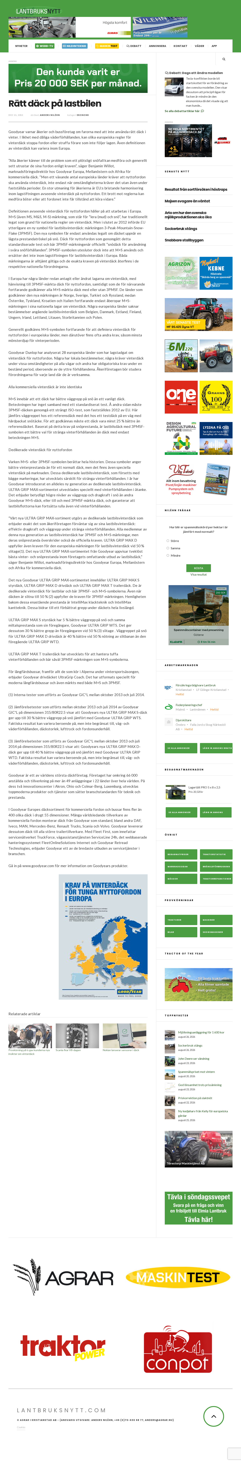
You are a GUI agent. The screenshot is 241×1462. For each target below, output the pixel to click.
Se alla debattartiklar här (182, 111)
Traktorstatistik (214, 854)
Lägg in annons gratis (217, 748)
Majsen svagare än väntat (187, 201)
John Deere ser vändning (193, 1058)
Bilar (171, 932)
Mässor (173, 878)
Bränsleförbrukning (216, 866)
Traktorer (174, 920)
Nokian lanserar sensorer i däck (121, 1050)
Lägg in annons (213, 812)
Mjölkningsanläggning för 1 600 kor (201, 1032)
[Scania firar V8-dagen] (77, 1035)
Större (175, 541)
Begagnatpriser (178, 854)
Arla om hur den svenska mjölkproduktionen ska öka (188, 215)
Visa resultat (199, 574)
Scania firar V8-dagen (68, 1050)
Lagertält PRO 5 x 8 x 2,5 (204, 789)
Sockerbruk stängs (181, 229)
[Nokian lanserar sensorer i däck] (124, 1035)
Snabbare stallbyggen (184, 240)
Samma (175, 548)
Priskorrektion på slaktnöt (195, 1098)
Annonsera (157, 46)
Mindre (175, 555)
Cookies (21, 1427)
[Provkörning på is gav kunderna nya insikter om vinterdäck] (30, 1035)
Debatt (135, 46)
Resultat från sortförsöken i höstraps (196, 190)
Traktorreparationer (217, 878)
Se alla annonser (179, 748)
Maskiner (209, 920)
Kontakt (180, 46)
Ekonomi (83, 115)
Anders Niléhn (50, 115)
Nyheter (21, 46)
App (214, 46)
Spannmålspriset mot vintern (196, 1071)
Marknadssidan (178, 866)
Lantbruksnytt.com (62, 1410)
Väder (199, 46)
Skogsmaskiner (213, 932)
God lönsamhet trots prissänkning (200, 1085)
